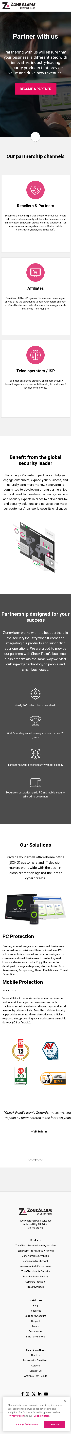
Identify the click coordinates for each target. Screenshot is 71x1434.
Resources (35, 1310)
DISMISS (54, 1424)
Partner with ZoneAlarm (35, 1360)
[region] (36, 1414)
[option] (35, 1126)
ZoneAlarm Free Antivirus (35, 1256)
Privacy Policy (16, 1415)
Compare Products (35, 1281)
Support (35, 1321)
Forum (35, 1326)
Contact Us (36, 1370)
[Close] (65, 1400)
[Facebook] (22, 1394)
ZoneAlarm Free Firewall (35, 1261)
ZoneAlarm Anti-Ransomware (35, 1266)
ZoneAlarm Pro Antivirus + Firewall (36, 1250)
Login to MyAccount (35, 1316)
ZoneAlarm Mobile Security (35, 1271)
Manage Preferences (27, 1424)
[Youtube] (46, 1394)
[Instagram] (27, 1394)
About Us (35, 1355)
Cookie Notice (41, 1415)
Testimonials (36, 1331)
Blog (35, 1305)
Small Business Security (35, 1276)
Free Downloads (35, 1287)
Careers (35, 1365)
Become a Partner (35, 89)
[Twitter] (34, 1394)
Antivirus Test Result (35, 1376)
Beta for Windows (35, 1336)
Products (35, 1240)
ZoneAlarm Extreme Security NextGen (35, 1245)
